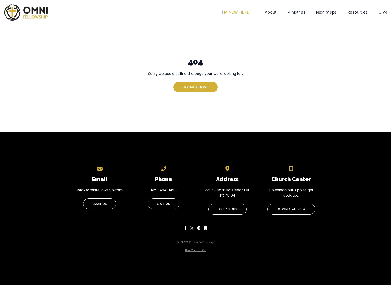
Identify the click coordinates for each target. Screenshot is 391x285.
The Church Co (195, 250)
